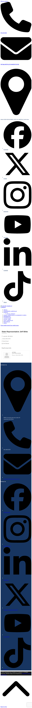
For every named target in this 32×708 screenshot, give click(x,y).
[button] (10, 325)
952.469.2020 (4, 32)
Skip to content (4, 1)
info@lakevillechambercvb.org (10, 64)
